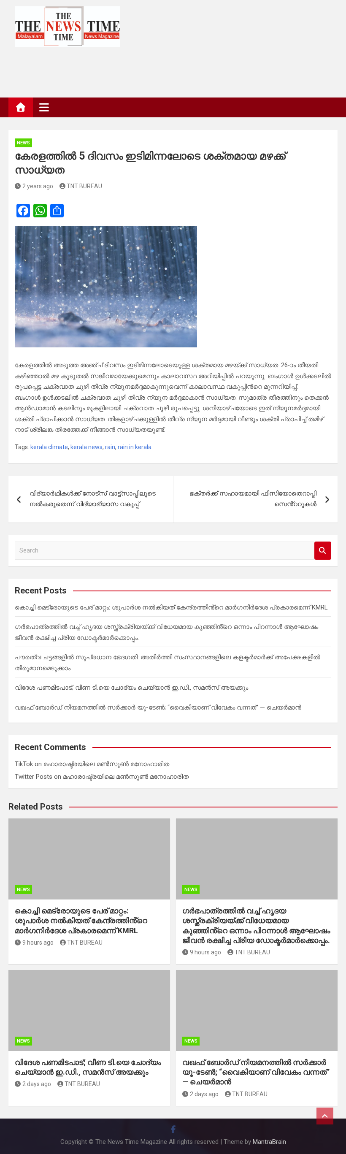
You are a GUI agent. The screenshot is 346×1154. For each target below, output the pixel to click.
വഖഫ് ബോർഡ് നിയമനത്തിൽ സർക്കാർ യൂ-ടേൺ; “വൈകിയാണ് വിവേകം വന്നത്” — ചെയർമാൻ (158, 707)
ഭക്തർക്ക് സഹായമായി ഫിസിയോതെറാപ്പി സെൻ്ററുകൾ (252, 499)
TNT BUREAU (84, 186)
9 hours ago (38, 942)
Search (322, 551)
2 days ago (36, 1084)
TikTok (24, 764)
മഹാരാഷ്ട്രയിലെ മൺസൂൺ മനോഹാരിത (106, 764)
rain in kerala (134, 447)
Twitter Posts (33, 776)
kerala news (86, 447)
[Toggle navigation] (44, 107)
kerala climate (49, 447)
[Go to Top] (324, 1116)
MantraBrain (269, 1142)
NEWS (23, 143)
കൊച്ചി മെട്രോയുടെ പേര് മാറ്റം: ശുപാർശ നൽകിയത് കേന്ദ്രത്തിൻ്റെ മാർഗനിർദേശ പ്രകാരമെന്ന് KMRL (171, 607)
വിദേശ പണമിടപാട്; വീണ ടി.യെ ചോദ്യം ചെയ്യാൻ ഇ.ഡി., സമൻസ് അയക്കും (131, 687)
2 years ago (37, 186)
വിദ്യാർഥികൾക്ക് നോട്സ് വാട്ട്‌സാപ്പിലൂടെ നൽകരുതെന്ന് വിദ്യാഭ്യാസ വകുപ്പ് (93, 499)
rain (110, 447)
